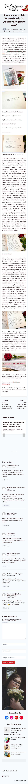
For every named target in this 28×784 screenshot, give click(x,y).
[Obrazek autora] (4, 29)
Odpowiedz (6, 479)
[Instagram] (8, 776)
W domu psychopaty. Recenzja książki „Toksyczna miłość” (7, 404)
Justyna (9, 533)
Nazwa (5, 644)
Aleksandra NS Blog (13, 574)
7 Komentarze (9, 31)
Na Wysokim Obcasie (13, 29)
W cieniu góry (6, 384)
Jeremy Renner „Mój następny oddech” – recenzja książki (16, 747)
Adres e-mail (7, 651)
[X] (5, 776)
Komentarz (5, 622)
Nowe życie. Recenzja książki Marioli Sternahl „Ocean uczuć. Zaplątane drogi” (13, 424)
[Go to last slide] (4, 435)
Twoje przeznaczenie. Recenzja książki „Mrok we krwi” (21, 404)
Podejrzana (16, 382)
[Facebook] (3, 776)
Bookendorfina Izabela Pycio (16, 487)
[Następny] (24, 435)
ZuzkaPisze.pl (11, 465)
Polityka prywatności (20, 780)
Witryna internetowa (8, 657)
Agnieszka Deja (12, 553)
